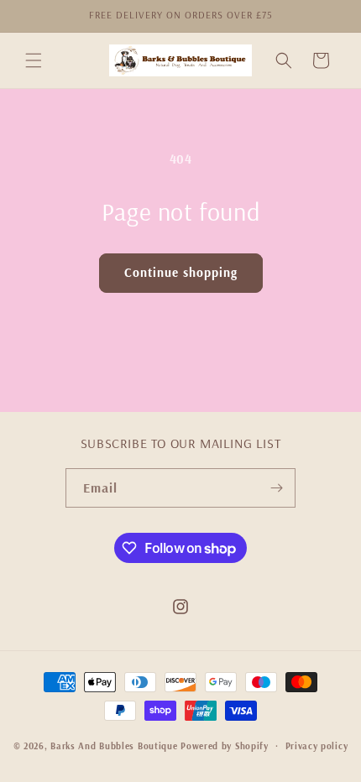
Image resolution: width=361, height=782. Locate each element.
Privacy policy (316, 746)
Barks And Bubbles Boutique (113, 746)
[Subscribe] (276, 488)
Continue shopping (181, 272)
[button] (33, 60)
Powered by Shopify (224, 746)
